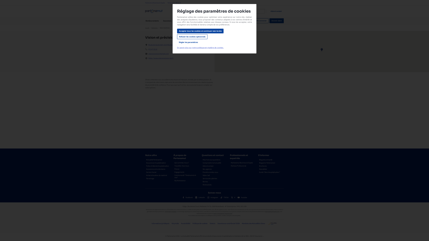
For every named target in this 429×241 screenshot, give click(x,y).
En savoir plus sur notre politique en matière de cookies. (200, 47)
